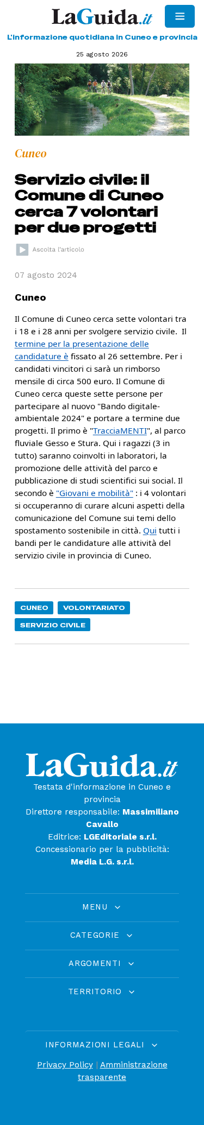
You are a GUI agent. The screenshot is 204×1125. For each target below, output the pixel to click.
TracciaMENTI (120, 430)
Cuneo (34, 607)
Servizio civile (52, 625)
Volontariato (94, 607)
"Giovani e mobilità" (94, 492)
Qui (150, 530)
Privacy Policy (65, 1065)
